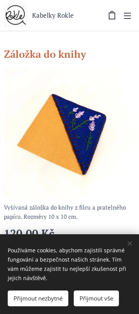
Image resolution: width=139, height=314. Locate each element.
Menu (127, 15)
